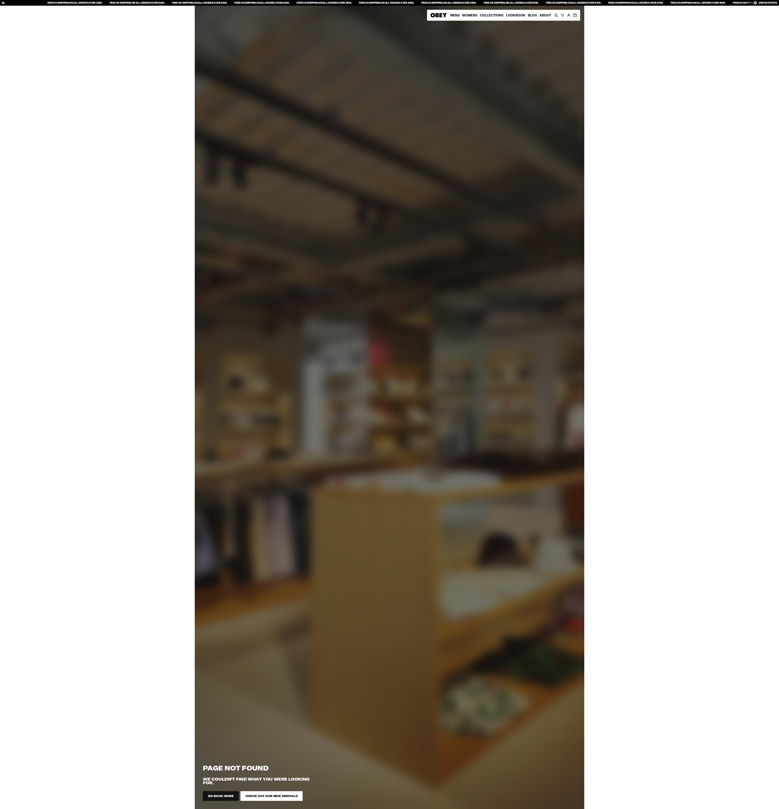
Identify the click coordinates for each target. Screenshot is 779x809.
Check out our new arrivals (271, 796)
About (545, 15)
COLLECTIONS (492, 15)
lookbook (515, 15)
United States (768, 2)
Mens (455, 15)
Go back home (221, 796)
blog (532, 15)
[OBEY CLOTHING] (438, 15)
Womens (470, 15)
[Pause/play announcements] (3, 3)
